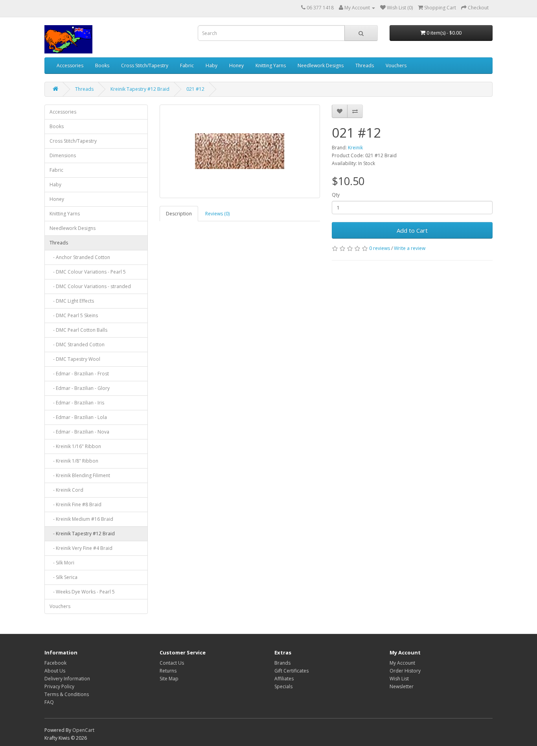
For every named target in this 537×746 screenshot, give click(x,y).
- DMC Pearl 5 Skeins (74, 315)
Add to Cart (412, 230)
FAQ (49, 702)
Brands (282, 663)
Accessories (70, 65)
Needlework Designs (321, 65)
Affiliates (284, 678)
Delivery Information (67, 678)
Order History (405, 670)
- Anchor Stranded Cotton (80, 257)
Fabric (187, 65)
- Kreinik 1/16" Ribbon (75, 446)
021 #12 (195, 89)
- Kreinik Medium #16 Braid (81, 519)
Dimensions (63, 155)
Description (179, 213)
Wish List (399, 678)
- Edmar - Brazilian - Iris (77, 402)
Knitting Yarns (271, 65)
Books (102, 65)
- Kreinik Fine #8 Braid (75, 504)
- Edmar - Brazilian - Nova (79, 431)
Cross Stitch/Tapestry (144, 65)
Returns (168, 670)
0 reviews (379, 248)
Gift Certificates (291, 670)
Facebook (55, 663)
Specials (283, 686)
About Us (54, 670)
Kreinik (355, 147)
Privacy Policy (59, 686)
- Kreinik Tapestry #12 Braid (82, 533)
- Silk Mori (62, 562)
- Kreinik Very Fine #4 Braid (81, 548)
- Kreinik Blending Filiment (80, 475)
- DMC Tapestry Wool (75, 359)
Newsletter (402, 686)
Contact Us (172, 663)
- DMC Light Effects (72, 301)
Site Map (169, 678)
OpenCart (83, 730)
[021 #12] (240, 151)
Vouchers (396, 65)
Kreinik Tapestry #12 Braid (139, 89)
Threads (364, 65)
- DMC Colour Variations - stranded (90, 286)
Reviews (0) (217, 213)
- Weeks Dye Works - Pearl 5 (82, 591)
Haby (211, 65)
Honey (236, 65)
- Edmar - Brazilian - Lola (78, 417)
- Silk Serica (63, 577)
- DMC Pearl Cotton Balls (78, 330)
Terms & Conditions (66, 694)
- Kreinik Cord (66, 490)
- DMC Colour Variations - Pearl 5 (88, 271)
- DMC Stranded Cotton (77, 344)
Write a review (409, 248)
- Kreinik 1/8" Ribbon (74, 461)
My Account (402, 663)
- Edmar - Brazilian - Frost (79, 373)
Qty (336, 194)
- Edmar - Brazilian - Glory (80, 388)
